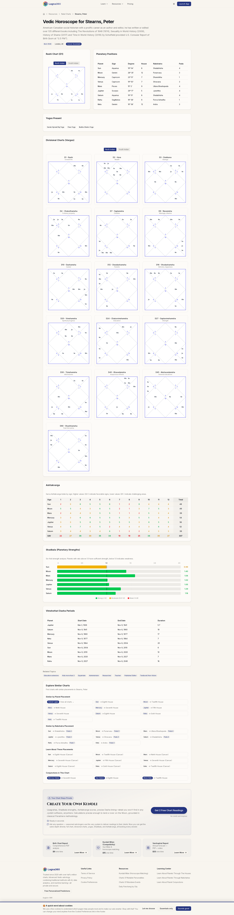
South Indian (73, 63)
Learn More (79, 852)
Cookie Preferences (89, 882)
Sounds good (183, 908)
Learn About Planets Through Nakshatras (173, 878)
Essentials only (166, 908)
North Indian (60, 63)
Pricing (130, 4)
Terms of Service (88, 873)
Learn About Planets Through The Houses (174, 873)
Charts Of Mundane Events (129, 882)
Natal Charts (66, 14)
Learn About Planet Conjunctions (170, 882)
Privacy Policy (86, 878)
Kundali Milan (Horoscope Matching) (133, 873)
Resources (53, 14)
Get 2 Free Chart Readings (169, 810)
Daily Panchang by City (128, 886)
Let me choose (148, 908)
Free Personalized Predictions (57, 891)
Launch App (184, 4)
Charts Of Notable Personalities (131, 878)
